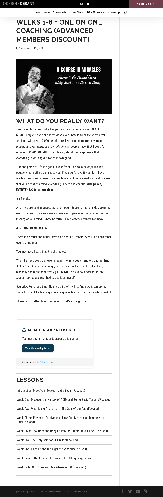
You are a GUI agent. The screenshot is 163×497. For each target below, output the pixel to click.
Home (38, 12)
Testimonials (59, 12)
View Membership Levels (37, 348)
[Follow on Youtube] (87, 4)
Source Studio (81, 492)
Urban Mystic (76, 12)
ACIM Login (146, 4)
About (47, 12)
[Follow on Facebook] (75, 4)
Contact (112, 12)
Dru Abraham (25, 48)
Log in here (47, 362)
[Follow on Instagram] (81, 4)
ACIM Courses (94, 12)
